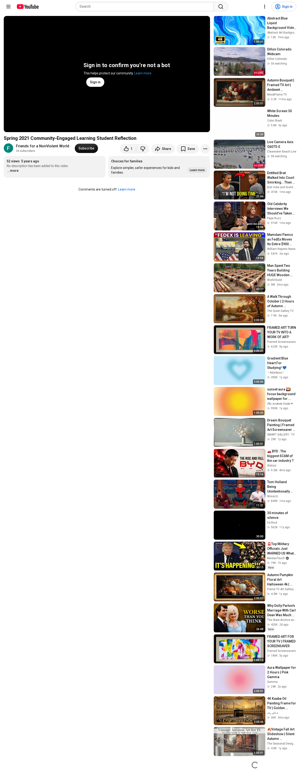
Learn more (142, 73)
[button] (159, 167)
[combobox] (145, 6)
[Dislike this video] (142, 148)
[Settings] (264, 6)
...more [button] (13, 170)
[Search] (220, 6)
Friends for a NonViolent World (42, 146)
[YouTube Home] (27, 6)
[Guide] (8, 6)
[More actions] (205, 148)
